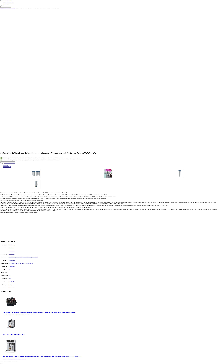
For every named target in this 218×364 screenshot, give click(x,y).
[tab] (110, 165)
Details (24, 314)
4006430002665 (11, 254)
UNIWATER (11, 247)
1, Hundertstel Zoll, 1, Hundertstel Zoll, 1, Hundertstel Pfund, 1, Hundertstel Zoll (23, 257)
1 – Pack (10, 284)
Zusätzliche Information (7, 167)
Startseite (2, 8)
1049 (9, 269)
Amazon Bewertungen (7, 166)
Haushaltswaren (11, 244)
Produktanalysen (6, 3)
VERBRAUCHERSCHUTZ (8, 2)
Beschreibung (5, 165)
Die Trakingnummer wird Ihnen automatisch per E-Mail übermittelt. (21, 263)
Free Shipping (12, 46)
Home (10, 278)
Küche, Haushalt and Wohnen (9, 8)
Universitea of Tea (12, 260)
